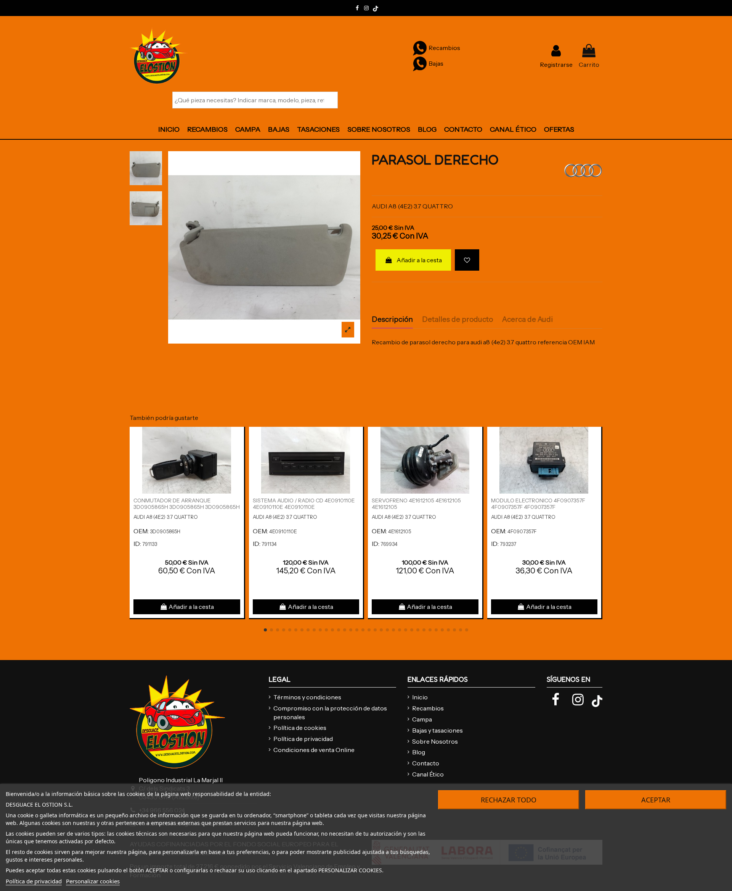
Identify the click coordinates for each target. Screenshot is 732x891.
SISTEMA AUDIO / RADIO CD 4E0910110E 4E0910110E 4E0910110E (304, 503)
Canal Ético (428, 774)
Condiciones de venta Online (314, 750)
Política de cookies (299, 727)
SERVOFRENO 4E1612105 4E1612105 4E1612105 (416, 503)
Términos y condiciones (307, 697)
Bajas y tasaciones (437, 730)
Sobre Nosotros (435, 741)
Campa (422, 719)
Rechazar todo (508, 799)
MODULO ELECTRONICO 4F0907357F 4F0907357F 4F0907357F (538, 503)
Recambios (428, 708)
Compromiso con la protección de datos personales (330, 712)
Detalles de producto (457, 319)
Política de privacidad (303, 738)
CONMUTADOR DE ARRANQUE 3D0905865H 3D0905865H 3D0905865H (186, 503)
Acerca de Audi (527, 319)
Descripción (392, 319)
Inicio (420, 697)
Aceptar (655, 799)
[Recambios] (419, 48)
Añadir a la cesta (419, 260)
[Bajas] (419, 63)
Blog (418, 752)
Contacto (425, 763)
